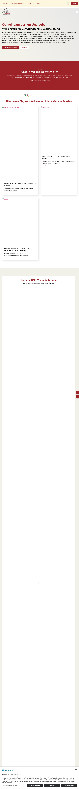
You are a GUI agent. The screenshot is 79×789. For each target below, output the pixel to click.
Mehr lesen (7, 192)
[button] (68, 3)
